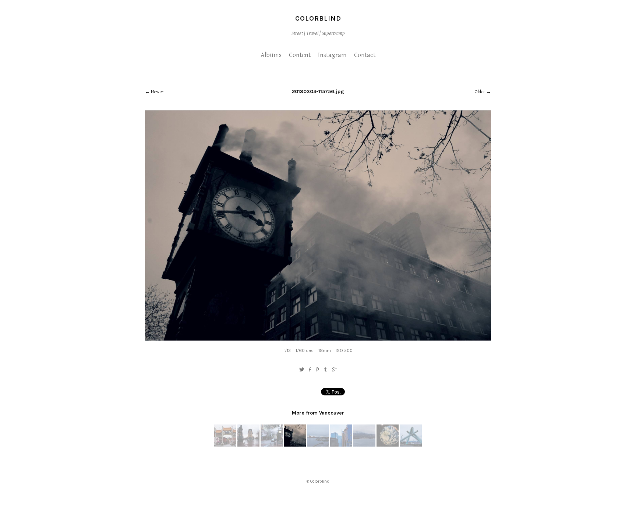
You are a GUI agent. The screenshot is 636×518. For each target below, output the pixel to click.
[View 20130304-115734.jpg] (272, 445)
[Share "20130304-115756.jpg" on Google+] (334, 370)
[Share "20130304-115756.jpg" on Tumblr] (326, 370)
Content (300, 55)
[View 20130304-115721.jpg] (248, 445)
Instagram (332, 55)
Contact (364, 55)
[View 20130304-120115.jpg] (388, 445)
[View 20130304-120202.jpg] (411, 445)
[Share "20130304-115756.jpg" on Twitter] (301, 370)
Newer (157, 92)
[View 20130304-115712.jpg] (225, 445)
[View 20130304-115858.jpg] (341, 445)
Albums (271, 55)
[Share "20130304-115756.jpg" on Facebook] (310, 370)
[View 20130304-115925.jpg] (364, 445)
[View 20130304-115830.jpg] (318, 445)
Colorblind (318, 18)
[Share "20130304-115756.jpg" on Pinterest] (317, 370)
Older (480, 92)
